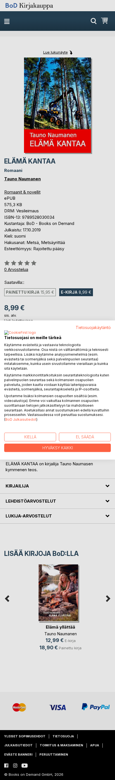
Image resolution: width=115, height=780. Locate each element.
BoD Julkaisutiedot (20, 419)
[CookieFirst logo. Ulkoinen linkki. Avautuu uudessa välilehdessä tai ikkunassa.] (20, 332)
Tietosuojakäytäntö (93, 327)
